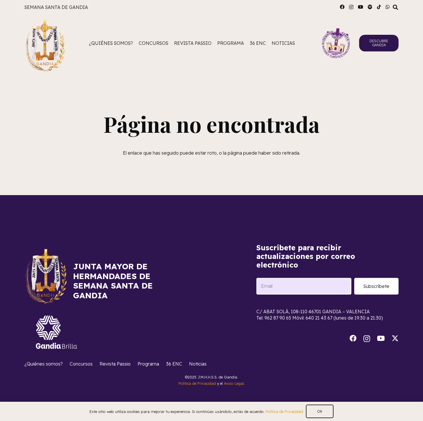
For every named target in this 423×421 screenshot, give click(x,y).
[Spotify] (370, 7)
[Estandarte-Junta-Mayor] (45, 43)
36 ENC (174, 364)
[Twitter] (395, 338)
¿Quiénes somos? (43, 364)
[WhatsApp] (388, 7)
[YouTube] (360, 7)
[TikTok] (379, 7)
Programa (148, 364)
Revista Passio (115, 364)
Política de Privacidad (197, 383)
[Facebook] (342, 7)
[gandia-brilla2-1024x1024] (56, 332)
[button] (395, 7)
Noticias (198, 364)
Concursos (81, 364)
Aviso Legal (234, 383)
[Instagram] (351, 7)
